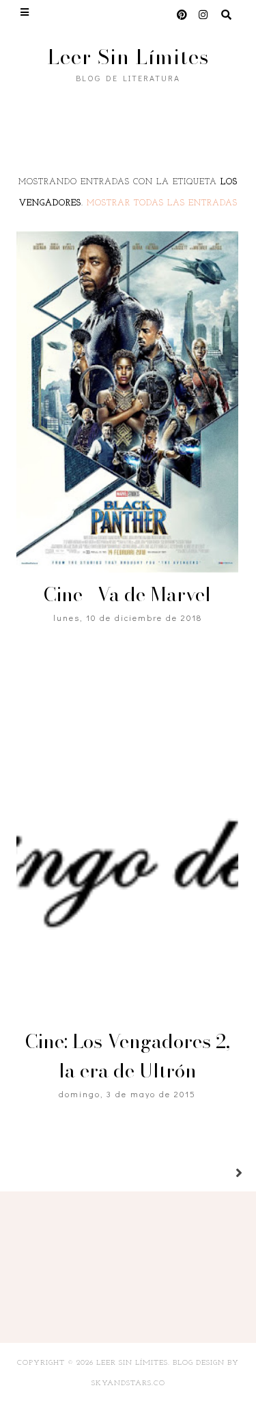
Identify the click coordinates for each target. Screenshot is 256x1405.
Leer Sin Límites (128, 56)
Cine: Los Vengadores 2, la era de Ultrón (127, 1055)
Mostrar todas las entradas (162, 203)
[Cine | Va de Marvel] (127, 402)
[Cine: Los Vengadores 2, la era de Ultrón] (127, 848)
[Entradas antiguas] (222, 1174)
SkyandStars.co (128, 1383)
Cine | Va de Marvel (127, 594)
